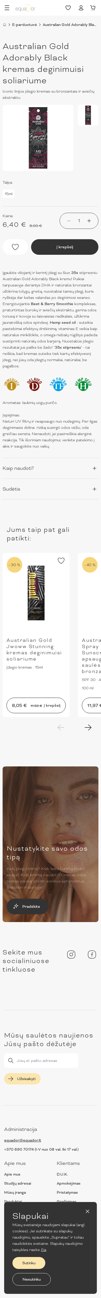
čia (43, 1249)
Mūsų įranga (15, 1192)
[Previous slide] (61, 727)
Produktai (13, 1201)
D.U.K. (62, 1174)
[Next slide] (88, 727)
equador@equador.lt (22, 1140)
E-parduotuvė (24, 24)
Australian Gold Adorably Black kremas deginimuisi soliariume (70, 24)
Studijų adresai (17, 1183)
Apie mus (12, 1174)
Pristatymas (67, 1192)
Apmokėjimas (69, 1183)
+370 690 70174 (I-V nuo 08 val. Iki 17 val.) (41, 1149)
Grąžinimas (66, 1201)
